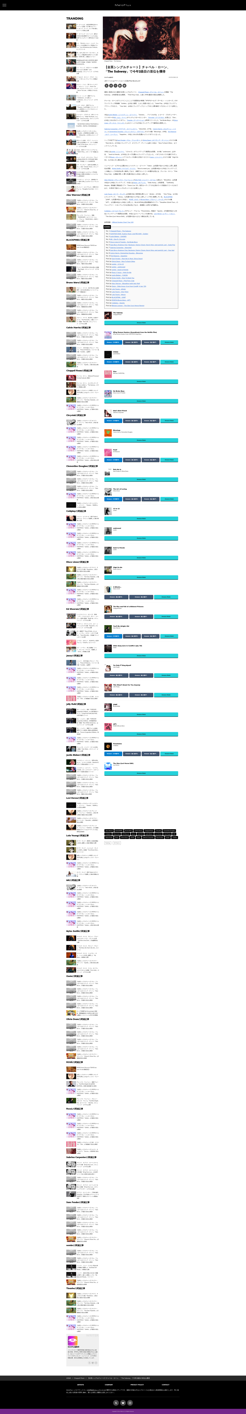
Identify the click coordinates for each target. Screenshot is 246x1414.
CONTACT (165, 1385)
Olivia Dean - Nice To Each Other (123, 261)
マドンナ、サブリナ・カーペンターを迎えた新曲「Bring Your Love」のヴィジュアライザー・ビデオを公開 (87, 1187)
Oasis (116, 837)
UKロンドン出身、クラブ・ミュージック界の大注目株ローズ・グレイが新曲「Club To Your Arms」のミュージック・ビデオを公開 (87, 143)
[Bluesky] (92, 1362)
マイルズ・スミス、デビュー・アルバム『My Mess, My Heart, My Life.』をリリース (88, 948)
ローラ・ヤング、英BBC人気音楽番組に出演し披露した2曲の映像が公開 (87, 842)
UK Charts (117, 843)
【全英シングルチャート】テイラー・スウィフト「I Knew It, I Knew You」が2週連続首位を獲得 (88, 1056)
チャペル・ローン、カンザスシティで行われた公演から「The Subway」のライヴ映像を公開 (88, 385)
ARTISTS (80, 1385)
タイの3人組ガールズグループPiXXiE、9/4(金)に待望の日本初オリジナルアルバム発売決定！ (87, 174)
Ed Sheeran (126, 834)
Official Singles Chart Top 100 (122, 222)
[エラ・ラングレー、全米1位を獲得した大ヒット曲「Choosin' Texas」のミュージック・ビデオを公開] (71, 167)
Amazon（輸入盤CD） (132, 342)
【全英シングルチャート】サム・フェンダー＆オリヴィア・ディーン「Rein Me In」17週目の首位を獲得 (87, 335)
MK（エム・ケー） (120, 117)
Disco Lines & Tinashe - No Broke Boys (124, 242)
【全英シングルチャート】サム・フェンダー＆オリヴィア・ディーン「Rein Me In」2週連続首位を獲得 (87, 312)
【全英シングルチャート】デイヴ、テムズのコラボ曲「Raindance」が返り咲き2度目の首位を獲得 (87, 569)
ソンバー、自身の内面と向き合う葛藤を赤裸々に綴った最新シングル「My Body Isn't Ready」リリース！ (87, 1275)
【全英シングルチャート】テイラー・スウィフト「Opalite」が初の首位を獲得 (87, 364)
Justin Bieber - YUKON (120, 275)
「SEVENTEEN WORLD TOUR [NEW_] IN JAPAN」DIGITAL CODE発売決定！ (87, 125)
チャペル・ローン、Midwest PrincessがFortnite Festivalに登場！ (88, 377)
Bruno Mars (128, 830)
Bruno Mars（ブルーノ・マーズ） (152, 199)
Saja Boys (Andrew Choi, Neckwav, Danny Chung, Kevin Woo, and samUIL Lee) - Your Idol (142, 250)
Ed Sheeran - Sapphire (119, 256)
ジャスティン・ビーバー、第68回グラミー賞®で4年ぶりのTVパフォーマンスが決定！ (87, 181)
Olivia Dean (124, 837)
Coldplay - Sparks (118, 303)
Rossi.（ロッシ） (116, 157)
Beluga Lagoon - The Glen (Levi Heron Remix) (128, 306)
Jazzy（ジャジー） (156, 157)
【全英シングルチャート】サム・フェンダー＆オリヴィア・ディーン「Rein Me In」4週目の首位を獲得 (87, 297)
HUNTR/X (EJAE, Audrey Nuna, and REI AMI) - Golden (129, 234)
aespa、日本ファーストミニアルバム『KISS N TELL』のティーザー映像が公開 (87, 152)
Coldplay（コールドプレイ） (114, 211)
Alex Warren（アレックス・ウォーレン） (118, 180)
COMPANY (109, 1385)
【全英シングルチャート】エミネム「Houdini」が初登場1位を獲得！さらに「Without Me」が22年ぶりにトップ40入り (87, 134)
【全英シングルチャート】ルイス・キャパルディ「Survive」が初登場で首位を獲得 (87, 1151)
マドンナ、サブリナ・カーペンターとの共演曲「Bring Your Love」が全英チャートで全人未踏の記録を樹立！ (87, 1172)
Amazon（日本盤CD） (113, 342)
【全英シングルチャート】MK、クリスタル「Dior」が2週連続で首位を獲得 (88, 697)
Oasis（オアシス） (139, 183)
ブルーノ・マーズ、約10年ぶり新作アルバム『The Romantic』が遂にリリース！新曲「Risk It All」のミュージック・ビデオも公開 (87, 320)
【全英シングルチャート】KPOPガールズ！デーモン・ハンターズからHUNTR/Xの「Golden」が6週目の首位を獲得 (88, 527)
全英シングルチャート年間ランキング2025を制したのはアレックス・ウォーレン (88, 392)
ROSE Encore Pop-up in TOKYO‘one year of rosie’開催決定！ (87, 246)
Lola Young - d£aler (119, 289)
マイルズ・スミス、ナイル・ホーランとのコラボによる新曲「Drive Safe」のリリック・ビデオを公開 (88, 970)
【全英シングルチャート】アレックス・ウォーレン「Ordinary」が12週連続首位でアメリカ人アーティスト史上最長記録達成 (87, 828)
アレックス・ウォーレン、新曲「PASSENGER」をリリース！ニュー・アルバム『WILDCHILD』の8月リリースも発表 (87, 218)
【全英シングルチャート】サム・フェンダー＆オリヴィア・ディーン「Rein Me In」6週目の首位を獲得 (87, 276)
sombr (168, 837)
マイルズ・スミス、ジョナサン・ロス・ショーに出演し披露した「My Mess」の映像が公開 (87, 955)
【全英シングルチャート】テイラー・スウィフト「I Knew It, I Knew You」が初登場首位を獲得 (87, 209)
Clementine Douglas (169, 830)
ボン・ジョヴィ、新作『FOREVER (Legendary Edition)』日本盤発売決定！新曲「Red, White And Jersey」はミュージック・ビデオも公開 (87, 721)
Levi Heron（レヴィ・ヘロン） (164, 214)
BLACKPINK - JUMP (119, 297)
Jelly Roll (140, 834)
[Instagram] (130, 1403)
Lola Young (167, 834)
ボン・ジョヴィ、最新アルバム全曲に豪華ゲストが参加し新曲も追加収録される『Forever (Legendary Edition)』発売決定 (88, 731)
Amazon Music (141, 322)
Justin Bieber (149, 834)
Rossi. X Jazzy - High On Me (121, 272)
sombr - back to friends (120, 270)
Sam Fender (159, 837)
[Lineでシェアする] (115, 86)
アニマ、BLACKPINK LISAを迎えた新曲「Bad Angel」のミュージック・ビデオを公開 (88, 269)
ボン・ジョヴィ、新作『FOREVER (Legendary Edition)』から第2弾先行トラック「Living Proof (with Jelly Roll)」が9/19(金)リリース (88, 712)
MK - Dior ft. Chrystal (117, 239)
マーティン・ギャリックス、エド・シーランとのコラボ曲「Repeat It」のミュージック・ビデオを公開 (87, 625)
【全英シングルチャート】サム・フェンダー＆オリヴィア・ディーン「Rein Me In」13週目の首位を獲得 (87, 357)
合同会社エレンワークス (96, 1390)
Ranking (107, 843)
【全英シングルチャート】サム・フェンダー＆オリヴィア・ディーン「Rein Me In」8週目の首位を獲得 (87, 254)
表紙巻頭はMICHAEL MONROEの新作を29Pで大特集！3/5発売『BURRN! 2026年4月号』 (87, 62)
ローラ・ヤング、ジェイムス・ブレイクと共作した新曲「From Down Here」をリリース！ (88, 850)
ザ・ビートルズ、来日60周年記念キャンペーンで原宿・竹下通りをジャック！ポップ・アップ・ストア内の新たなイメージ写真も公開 (87, 27)
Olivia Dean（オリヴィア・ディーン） (156, 140)
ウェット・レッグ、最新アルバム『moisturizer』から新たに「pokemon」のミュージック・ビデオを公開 (87, 98)
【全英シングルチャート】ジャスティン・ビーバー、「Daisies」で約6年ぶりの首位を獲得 (87, 505)
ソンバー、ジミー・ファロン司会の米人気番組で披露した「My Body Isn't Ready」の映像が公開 (87, 1267)
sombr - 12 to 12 (118, 264)
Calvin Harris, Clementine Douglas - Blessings (126, 253)
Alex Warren (109, 830)
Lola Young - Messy (119, 294)
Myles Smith (109, 837)
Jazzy (133, 834)
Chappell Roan (149, 830)
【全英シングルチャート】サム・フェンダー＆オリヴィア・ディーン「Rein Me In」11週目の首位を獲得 (87, 226)
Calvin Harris (138, 830)
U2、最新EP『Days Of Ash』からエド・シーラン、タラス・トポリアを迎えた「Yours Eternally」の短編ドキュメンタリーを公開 (88, 634)
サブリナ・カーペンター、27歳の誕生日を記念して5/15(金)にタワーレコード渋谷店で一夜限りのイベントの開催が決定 (88, 1195)
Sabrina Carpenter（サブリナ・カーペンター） (121, 129)
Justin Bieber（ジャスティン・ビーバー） (122, 115)
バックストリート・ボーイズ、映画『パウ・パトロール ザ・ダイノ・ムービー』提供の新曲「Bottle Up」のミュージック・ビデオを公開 (87, 617)
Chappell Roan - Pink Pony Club (123, 281)
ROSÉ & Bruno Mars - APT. (121, 300)
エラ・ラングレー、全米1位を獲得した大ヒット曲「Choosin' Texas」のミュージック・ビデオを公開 (87, 166)
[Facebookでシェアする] (111, 86)
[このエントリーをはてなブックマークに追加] (120, 86)
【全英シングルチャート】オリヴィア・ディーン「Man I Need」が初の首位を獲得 (87, 422)
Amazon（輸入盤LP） (150, 342)
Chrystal (158, 830)
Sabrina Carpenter (148, 837)
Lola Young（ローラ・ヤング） (115, 194)
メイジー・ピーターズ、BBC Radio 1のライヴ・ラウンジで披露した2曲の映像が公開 (88, 518)
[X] (89, 1362)
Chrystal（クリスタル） (156, 117)
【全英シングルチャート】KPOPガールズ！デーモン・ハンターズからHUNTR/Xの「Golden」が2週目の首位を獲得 (88, 449)
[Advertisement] (141, 804)
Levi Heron (158, 834)
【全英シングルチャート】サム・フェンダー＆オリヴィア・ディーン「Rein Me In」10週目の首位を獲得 (87, 234)
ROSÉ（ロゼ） (134, 199)
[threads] (96, 1362)
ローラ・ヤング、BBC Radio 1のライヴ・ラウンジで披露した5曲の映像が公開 (88, 874)
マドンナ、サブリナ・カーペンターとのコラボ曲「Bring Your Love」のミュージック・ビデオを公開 (87, 1164)
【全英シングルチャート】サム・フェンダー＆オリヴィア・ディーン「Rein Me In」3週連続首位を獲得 (87, 304)
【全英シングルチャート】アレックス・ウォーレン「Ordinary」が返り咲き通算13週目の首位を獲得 (87, 813)
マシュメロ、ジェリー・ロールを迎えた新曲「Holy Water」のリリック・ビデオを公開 (87, 749)
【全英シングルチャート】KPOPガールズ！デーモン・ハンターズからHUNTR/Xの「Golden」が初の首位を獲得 (88, 459)
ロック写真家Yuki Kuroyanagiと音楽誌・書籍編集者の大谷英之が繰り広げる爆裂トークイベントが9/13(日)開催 (87, 1013)
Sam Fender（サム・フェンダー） (129, 140)
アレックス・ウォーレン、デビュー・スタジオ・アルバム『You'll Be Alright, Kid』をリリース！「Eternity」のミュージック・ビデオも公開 (87, 1101)
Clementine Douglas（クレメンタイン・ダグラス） (127, 132)
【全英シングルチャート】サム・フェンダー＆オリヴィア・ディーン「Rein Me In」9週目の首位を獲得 (87, 792)
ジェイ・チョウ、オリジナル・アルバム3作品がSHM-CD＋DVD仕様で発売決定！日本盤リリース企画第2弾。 (87, 159)
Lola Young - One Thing (120, 292)
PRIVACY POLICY (137, 1385)
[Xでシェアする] (106, 86)
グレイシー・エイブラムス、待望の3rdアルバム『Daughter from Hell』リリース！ (87, 189)
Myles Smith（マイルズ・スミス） (124, 168)
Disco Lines (116, 834)
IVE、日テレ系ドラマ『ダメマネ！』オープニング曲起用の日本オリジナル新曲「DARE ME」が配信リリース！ (87, 54)
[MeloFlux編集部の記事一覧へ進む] (72, 1345)
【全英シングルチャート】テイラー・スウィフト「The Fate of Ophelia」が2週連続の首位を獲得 (87, 400)
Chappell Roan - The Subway (120, 231)
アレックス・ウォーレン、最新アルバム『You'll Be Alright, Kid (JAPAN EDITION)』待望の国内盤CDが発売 (87, 1084)
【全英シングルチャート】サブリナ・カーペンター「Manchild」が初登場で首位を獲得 (87, 820)
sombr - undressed (118, 267)
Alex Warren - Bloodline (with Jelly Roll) (126, 283)
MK (174, 834)
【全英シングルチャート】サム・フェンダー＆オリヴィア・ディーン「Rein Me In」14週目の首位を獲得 (87, 202)
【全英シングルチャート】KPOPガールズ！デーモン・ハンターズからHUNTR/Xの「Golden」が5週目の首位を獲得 (88, 536)
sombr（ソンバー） (118, 151)
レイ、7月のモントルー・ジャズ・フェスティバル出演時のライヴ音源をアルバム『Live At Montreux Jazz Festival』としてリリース (87, 46)
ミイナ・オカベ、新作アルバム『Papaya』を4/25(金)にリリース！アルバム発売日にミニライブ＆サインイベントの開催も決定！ (87, 108)
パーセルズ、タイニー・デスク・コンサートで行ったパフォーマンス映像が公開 (87, 79)
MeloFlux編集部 (108, 77)
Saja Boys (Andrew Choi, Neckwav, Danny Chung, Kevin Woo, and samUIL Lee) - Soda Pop (142, 245)
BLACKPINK (168, 197)
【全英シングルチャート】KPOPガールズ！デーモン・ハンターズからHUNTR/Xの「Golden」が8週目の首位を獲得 (88, 866)
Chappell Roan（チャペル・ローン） (151, 92)
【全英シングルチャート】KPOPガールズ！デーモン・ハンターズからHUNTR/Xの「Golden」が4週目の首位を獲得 (88, 431)
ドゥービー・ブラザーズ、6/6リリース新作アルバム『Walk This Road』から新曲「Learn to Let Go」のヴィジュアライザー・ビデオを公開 (87, 117)
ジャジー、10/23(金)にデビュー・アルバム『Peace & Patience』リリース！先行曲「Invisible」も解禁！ (88, 350)
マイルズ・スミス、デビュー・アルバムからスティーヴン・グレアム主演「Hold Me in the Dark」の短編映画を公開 (87, 939)
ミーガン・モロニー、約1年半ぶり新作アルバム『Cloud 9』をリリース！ (88, 641)
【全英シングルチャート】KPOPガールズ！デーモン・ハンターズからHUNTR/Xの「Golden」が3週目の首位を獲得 (88, 440)
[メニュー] (4, 5)
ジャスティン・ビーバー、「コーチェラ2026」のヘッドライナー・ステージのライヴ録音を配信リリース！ (88, 770)
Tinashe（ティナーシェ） (136, 120)
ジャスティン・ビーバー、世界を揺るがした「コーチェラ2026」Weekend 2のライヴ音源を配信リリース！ (88, 762)
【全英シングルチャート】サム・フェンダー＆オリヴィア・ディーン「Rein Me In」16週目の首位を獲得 (87, 991)
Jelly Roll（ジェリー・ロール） (145, 180)
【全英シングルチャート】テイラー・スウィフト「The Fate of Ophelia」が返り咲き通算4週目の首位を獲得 (88, 577)
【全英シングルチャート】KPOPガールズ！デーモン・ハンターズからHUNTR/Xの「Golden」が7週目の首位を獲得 (88, 408)
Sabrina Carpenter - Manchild (120, 248)
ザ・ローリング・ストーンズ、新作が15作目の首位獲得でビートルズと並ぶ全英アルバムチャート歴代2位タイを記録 (87, 37)
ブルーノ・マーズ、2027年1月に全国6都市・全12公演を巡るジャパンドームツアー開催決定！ (88, 290)
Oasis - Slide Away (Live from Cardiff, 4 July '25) (129, 286)
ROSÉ (132, 837)
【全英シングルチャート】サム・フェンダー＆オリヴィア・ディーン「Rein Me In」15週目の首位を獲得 (87, 998)
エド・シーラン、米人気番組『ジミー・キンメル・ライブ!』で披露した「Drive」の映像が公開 (87, 649)
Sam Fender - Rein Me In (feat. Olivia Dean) (127, 259)
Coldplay (108, 834)
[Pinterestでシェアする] (124, 86)
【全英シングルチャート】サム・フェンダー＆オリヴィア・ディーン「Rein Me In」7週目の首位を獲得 (87, 261)
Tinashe (174, 837)
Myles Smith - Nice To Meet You (123, 278)
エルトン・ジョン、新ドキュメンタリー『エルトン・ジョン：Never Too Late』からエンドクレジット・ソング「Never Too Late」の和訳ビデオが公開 (87, 88)
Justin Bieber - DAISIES (118, 236)
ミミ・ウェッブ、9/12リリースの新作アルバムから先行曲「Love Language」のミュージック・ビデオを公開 (87, 70)
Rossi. (138, 837)
